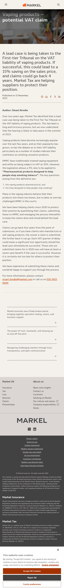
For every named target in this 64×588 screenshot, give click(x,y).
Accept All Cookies (32, 571)
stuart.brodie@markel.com (17, 279)
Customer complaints (32, 459)
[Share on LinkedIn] (59, 96)
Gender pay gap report (32, 452)
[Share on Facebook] (51, 96)
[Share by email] (46, 96)
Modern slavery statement (32, 449)
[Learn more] (55, 322)
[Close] (58, 550)
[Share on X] (55, 96)
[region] (32, 567)
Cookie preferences (32, 584)
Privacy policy (32, 439)
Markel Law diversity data (32, 462)
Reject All (32, 578)
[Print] (42, 96)
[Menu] (6, 4)
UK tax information (32, 455)
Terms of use (32, 442)
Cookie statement (32, 445)
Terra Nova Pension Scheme (32, 466)
